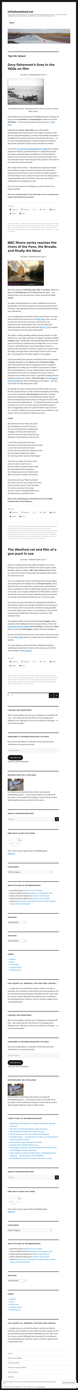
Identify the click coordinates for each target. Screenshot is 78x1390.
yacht (30, 538)
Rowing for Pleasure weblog (18, 626)
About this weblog (15, 1358)
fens (30, 534)
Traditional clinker (40, 532)
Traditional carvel (24, 225)
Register (13, 959)
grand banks (12, 229)
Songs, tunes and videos (17, 1367)
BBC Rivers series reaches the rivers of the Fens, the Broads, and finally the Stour (32, 247)
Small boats (16, 532)
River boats (49, 530)
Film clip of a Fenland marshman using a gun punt (29, 1129)
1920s (43, 225)
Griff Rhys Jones (42, 534)
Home (10, 1353)
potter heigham (36, 536)
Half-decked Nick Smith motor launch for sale (27, 1131)
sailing (10, 538)
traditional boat (51, 681)
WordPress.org (15, 970)
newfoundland (20, 229)
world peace (49, 229)
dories (29, 227)
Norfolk (10, 536)
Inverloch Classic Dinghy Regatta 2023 (24, 1145)
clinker (21, 534)
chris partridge (12, 681)
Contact (11, 1377)
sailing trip (25, 538)
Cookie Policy (41, 1387)
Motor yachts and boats (24, 530)
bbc (54, 225)
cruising (26, 534)
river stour (52, 536)
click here (11, 853)
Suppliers (24, 532)
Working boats (35, 225)
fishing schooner (40, 227)
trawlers (42, 229)
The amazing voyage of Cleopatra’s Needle (26, 1142)
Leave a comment (39, 538)
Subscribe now (15, 758)
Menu (11, 23)
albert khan (49, 225)
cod (14, 227)
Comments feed (15, 967)
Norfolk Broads (17, 536)
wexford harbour (18, 683)
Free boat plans (14, 1363)
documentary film (21, 227)
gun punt (27, 681)
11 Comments (29, 683)
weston (10, 683)
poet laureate (27, 536)
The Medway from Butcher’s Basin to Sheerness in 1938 (31, 1158)
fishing (34, 534)
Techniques (15, 225)
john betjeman (52, 534)
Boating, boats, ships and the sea (46, 526)
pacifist (28, 229)
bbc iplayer (11, 534)
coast (19, 681)
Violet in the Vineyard (34, 890)
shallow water (42, 681)
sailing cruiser (16, 538)
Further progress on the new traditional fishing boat (29, 1134)
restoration (45, 536)
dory (33, 227)
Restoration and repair (38, 530)
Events (37, 528)
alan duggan (45, 679)
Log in (12, 962)
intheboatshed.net (20, 11)
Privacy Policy (13, 1372)
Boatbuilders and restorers (27, 526)
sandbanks (33, 681)
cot (22, 681)
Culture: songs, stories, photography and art (34, 223)
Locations (51, 223)
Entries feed (14, 965)
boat (16, 534)
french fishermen (51, 227)
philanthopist (35, 229)
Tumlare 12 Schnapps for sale (41, 893)
